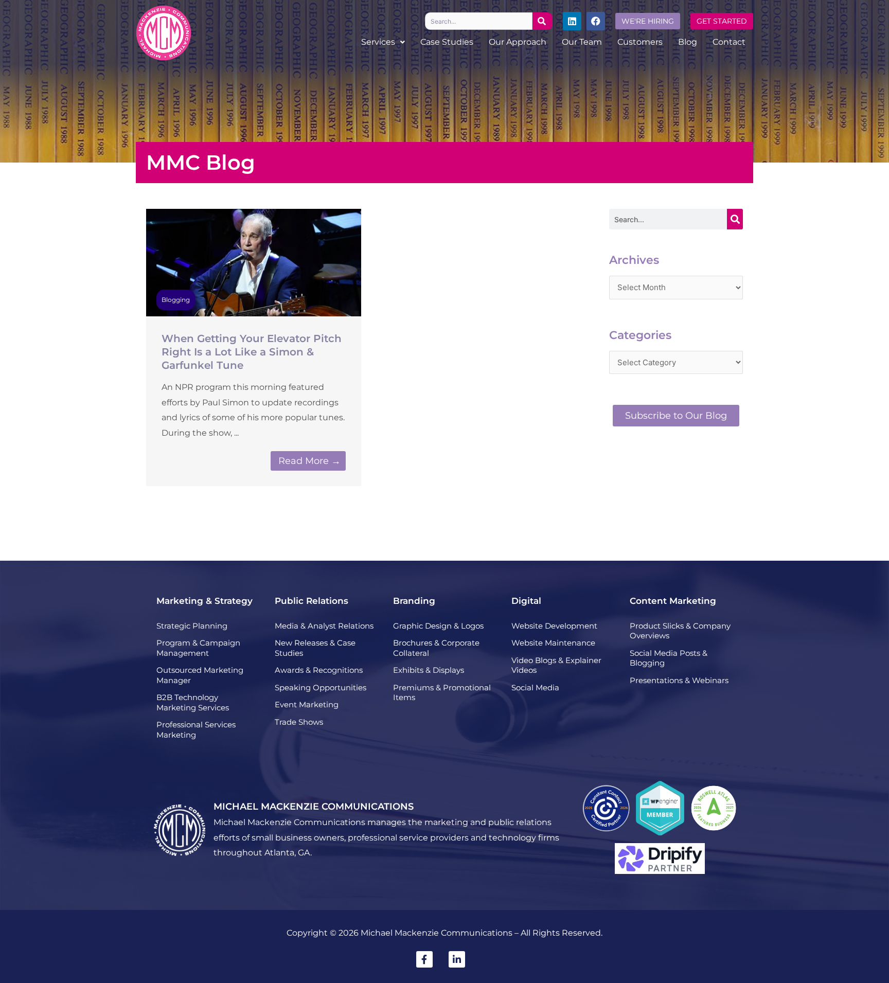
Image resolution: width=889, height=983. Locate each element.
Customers (640, 42)
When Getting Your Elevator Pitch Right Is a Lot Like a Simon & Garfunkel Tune (252, 351)
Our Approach (517, 42)
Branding (414, 601)
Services (378, 42)
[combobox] (478, 21)
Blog (687, 42)
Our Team (582, 42)
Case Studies (446, 42)
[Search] (542, 21)
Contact (729, 42)
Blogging (176, 299)
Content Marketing (673, 601)
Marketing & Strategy (204, 601)
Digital (526, 601)
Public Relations (311, 601)
